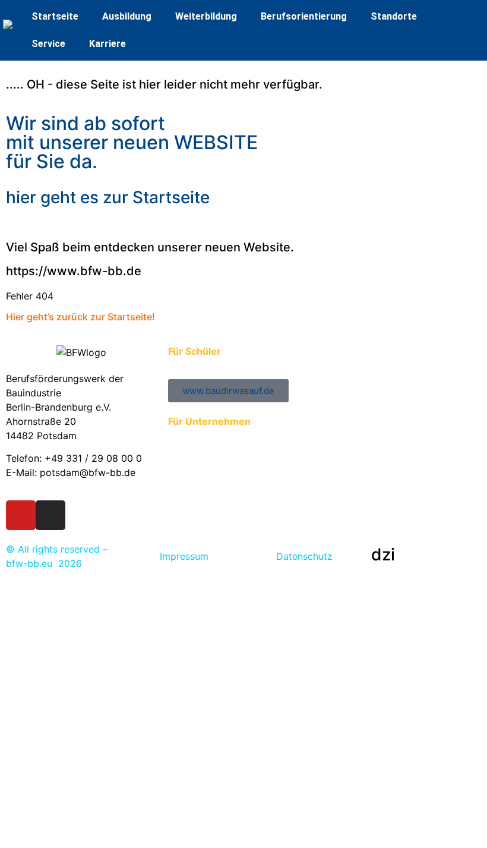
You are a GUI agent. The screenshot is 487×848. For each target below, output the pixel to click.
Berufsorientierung (304, 16)
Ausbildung (126, 16)
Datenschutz (304, 556)
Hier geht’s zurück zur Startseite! (80, 317)
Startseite (54, 16)
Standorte (394, 16)
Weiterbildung (206, 16)
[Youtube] (21, 515)
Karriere (107, 43)
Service (48, 43)
